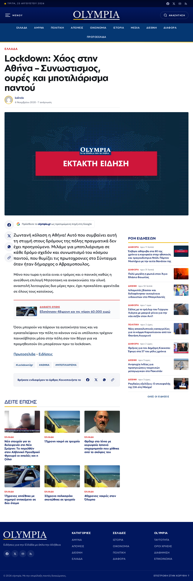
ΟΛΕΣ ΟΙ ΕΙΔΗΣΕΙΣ (158, 396)
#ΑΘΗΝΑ (44, 365)
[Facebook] (167, 3)
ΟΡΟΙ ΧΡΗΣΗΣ (163, 546)
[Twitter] (173, 3)
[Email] (179, 3)
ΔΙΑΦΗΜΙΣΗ (161, 552)
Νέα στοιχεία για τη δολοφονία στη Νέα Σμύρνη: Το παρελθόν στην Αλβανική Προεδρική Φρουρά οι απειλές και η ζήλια (22, 450)
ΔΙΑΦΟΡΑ (170, 27)
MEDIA (135, 27)
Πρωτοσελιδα (24, 354)
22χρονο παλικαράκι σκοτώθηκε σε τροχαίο (59, 497)
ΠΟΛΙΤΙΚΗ (57, 27)
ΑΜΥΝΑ (39, 27)
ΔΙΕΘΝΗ (151, 27)
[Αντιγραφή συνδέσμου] (9, 257)
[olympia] (96, 15)
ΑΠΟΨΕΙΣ (77, 27)
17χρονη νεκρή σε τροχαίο (62, 441)
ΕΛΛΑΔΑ (21, 27)
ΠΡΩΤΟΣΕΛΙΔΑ (96, 37)
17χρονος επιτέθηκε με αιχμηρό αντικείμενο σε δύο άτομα (20, 499)
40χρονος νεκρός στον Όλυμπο (100, 497)
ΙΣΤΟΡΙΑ (118, 27)
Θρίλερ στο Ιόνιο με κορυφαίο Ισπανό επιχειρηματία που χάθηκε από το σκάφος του (101, 447)
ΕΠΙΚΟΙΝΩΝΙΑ (163, 558)
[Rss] (185, 3)
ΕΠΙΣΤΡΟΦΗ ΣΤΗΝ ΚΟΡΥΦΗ (172, 575)
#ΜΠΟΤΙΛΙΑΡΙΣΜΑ (66, 365)
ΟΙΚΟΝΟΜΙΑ (98, 27)
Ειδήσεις (46, 354)
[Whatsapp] (9, 246)
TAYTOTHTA (161, 539)
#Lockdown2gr (24, 365)
